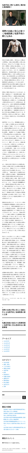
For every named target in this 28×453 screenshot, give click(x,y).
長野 (5, 299)
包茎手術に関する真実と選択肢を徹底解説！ (11, 448)
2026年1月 (6, 341)
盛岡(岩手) (6, 378)
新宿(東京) (6, 374)
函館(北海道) (7, 368)
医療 (8, 299)
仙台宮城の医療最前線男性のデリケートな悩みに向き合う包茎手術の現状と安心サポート (14, 423)
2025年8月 (6, 351)
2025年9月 (7, 349)
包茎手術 (6, 370)
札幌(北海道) (7, 376)
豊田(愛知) (6, 380)
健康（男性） (20, 298)
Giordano (6, 298)
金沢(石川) (6, 384)
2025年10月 (7, 347)
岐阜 (5, 372)
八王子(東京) (7, 366)
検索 (3, 395)
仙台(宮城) (6, 362)
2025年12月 (7, 343)
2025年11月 (7, 345)
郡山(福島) (6, 382)
